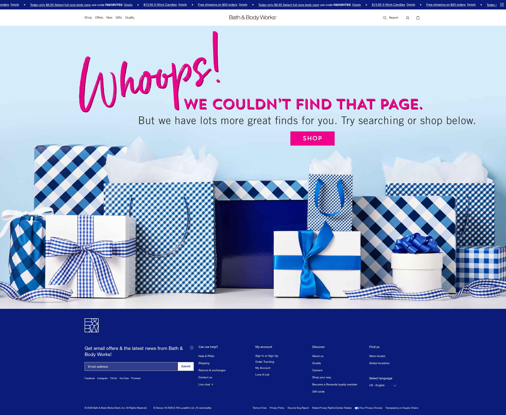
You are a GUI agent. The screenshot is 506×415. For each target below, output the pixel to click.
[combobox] (383, 385)
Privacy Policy (277, 407)
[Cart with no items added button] (417, 17)
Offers (99, 17)
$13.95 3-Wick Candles (147, 5)
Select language (380, 378)
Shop (88, 17)
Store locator (377, 356)
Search (393, 17)
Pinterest (136, 378)
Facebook (90, 378)
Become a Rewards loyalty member (334, 384)
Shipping (203, 363)
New (109, 17)
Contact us (205, 377)
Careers (317, 370)
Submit (185, 366)
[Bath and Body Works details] (192, 347)
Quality (129, 17)
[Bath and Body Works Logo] (253, 17)
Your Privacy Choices (371, 407)
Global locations (379, 363)
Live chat (204, 384)
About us (317, 356)
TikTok (113, 378)
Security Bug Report (298, 407)
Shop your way (321, 377)
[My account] (407, 17)
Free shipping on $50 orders (205, 5)
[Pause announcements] (502, 5)
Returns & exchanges (212, 370)
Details (115, 4)
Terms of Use (259, 407)
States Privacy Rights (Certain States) (331, 407)
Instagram (102, 378)
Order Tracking (264, 361)
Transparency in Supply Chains (401, 407)
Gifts (119, 17)
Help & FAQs (206, 356)
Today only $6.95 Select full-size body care (48, 5)
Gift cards (318, 391)
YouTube (124, 378)
